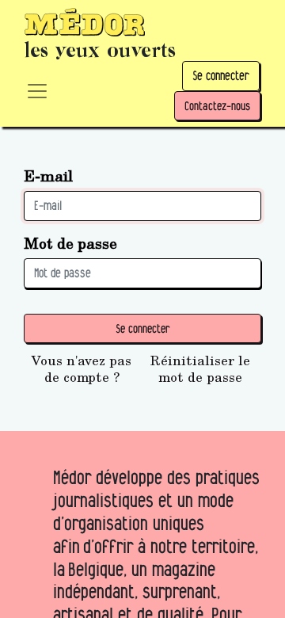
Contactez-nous (217, 105)
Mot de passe (70, 243)
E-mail (48, 175)
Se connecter (220, 75)
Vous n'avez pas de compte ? (81, 368)
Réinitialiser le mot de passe (200, 368)
